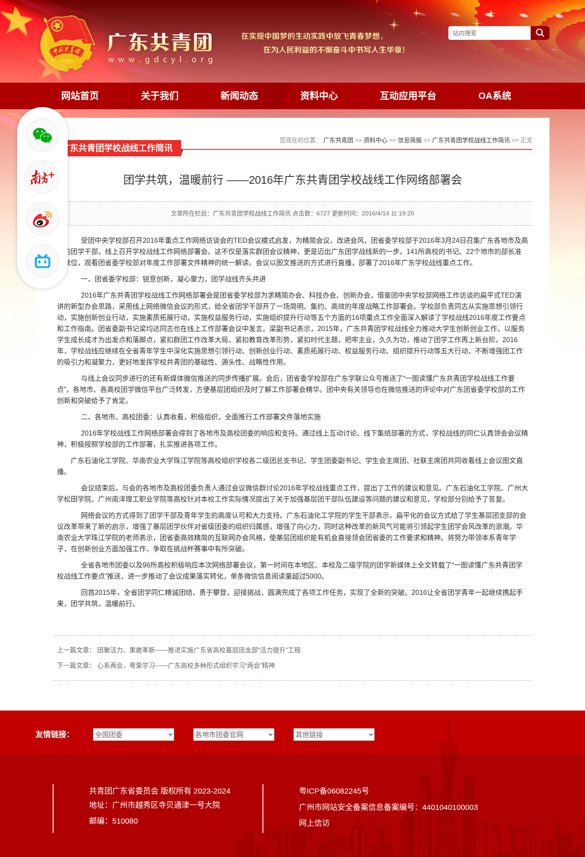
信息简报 (410, 140)
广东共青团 (338, 140)
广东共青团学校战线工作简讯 (471, 140)
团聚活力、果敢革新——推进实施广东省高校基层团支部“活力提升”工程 (199, 650)
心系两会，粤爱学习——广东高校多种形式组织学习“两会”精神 (186, 665)
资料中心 (376, 140)
